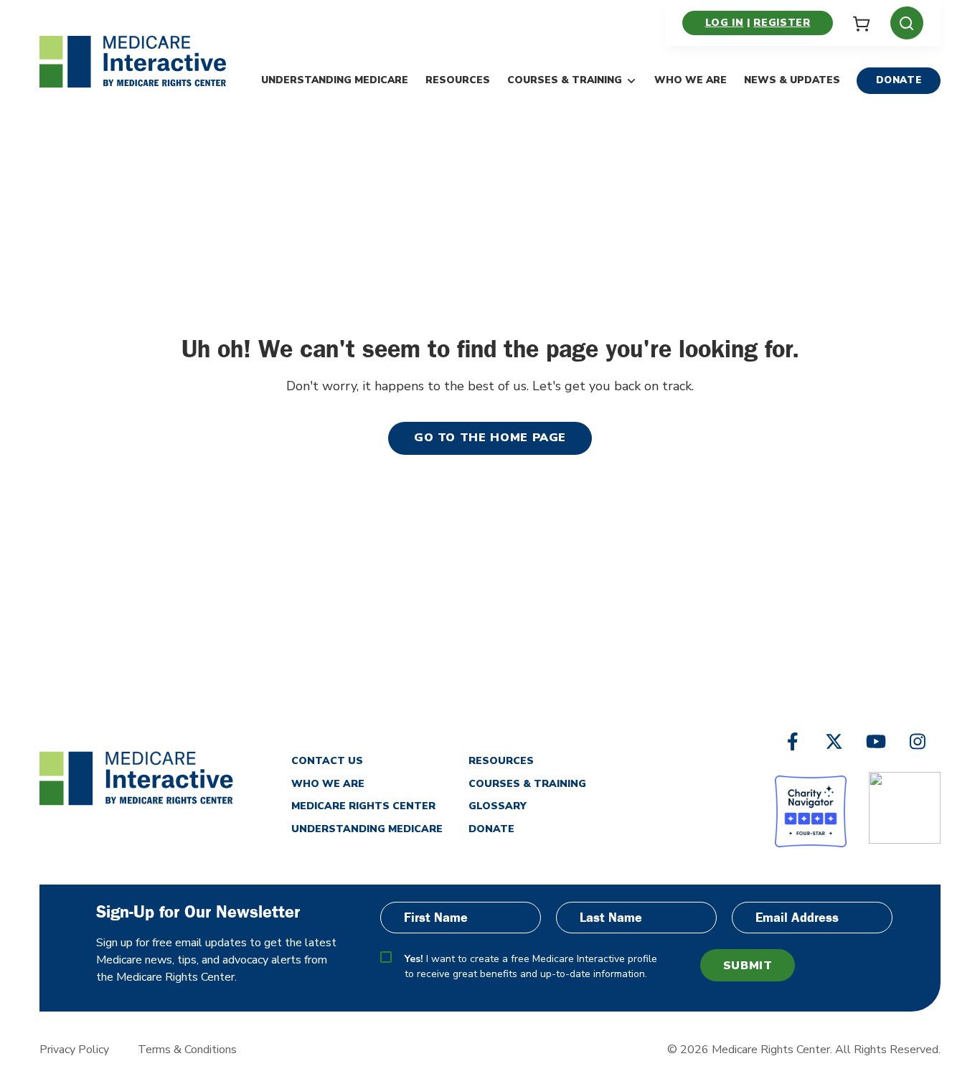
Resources (457, 80)
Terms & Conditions (187, 1049)
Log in (724, 22)
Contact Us (327, 761)
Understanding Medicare (334, 80)
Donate (899, 80)
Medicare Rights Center (363, 806)
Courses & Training (564, 80)
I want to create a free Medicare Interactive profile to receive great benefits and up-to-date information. (531, 966)
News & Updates (792, 80)
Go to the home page (490, 438)
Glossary (497, 806)
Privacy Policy (74, 1049)
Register (781, 22)
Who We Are (690, 80)
